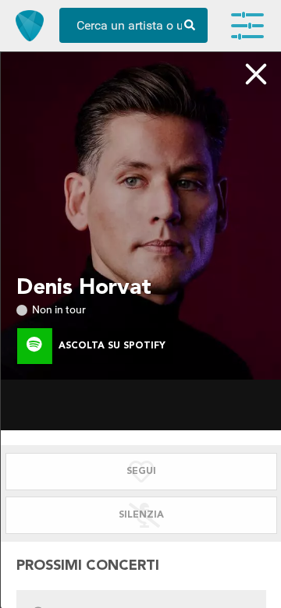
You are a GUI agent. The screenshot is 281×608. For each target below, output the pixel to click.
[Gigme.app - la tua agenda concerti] (30, 25)
